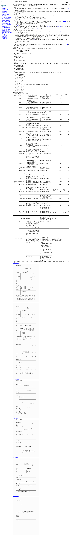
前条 (17, 25)
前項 (16, 44)
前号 (15, 39)
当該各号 (46, 31)
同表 (68, 8)
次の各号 (31, 31)
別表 (60, 8)
